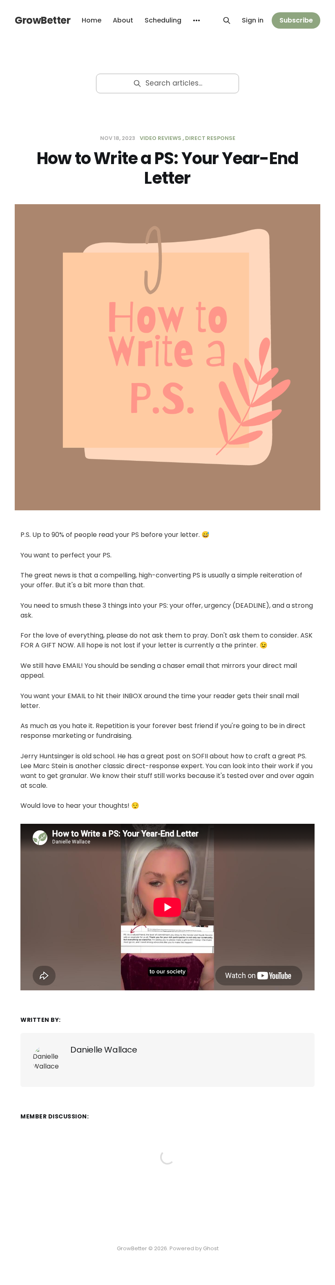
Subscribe (296, 20)
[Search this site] (227, 20)
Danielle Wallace (103, 1049)
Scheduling (163, 20)
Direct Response (210, 138)
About (123, 20)
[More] (196, 20)
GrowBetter (42, 20)
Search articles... (173, 83)
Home (91, 20)
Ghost (211, 1248)
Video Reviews (160, 138)
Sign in (253, 20)
